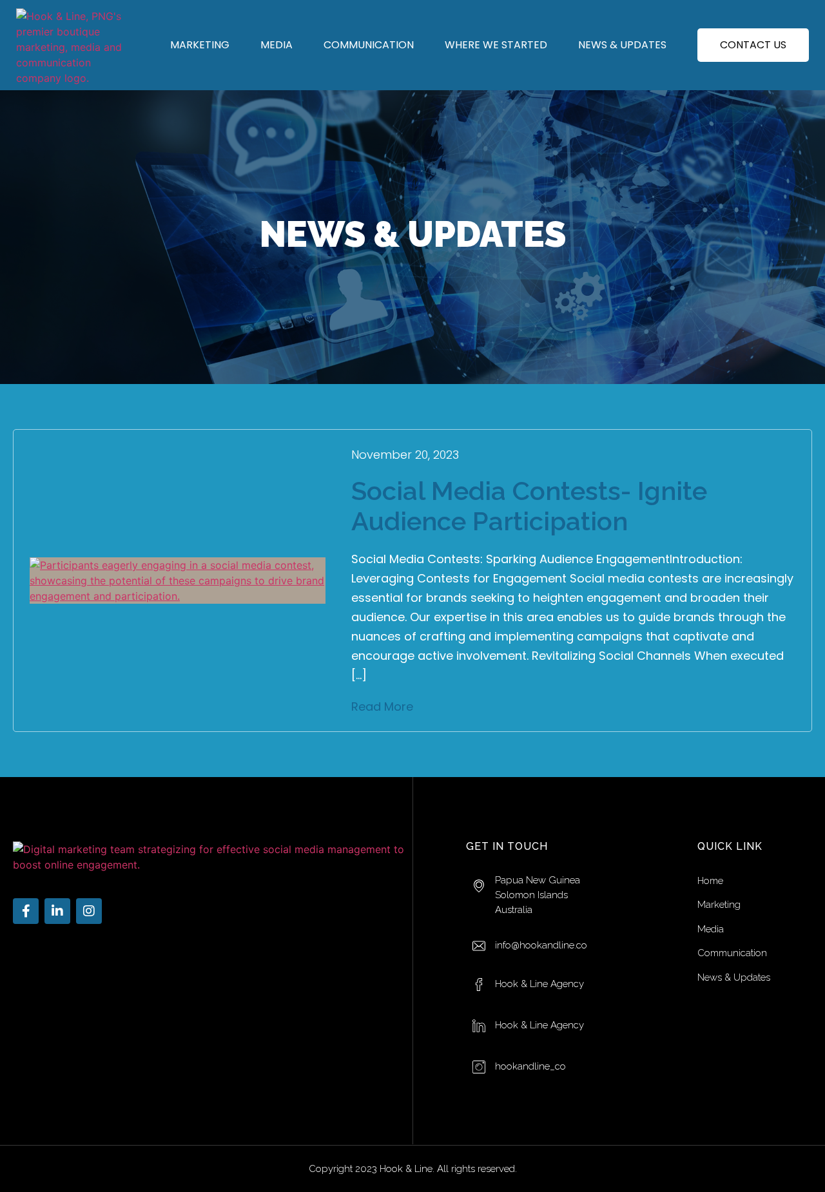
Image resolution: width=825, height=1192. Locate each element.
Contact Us (753, 44)
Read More (382, 706)
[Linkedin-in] (57, 911)
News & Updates (622, 44)
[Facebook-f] (26, 911)
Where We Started (496, 44)
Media (276, 44)
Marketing (199, 44)
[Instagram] (89, 911)
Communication (369, 44)
